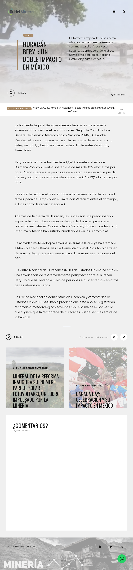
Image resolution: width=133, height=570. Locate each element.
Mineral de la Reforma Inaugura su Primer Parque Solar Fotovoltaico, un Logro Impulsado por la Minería (36, 391)
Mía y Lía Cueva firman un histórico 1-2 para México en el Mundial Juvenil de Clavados (79, 109)
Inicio (51, 560)
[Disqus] (66, 479)
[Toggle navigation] (114, 11)
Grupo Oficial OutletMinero (71, 560)
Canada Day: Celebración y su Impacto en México (94, 400)
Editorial (22, 93)
